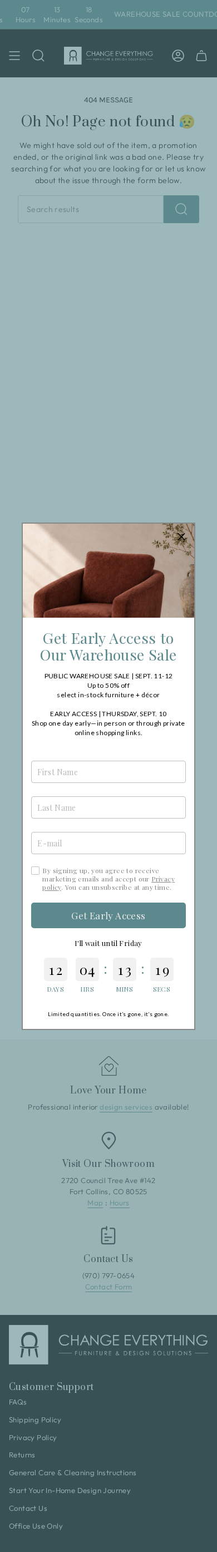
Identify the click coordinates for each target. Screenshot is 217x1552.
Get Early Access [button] (108, 915)
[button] (181, 536)
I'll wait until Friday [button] (108, 943)
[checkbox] (35, 870)
